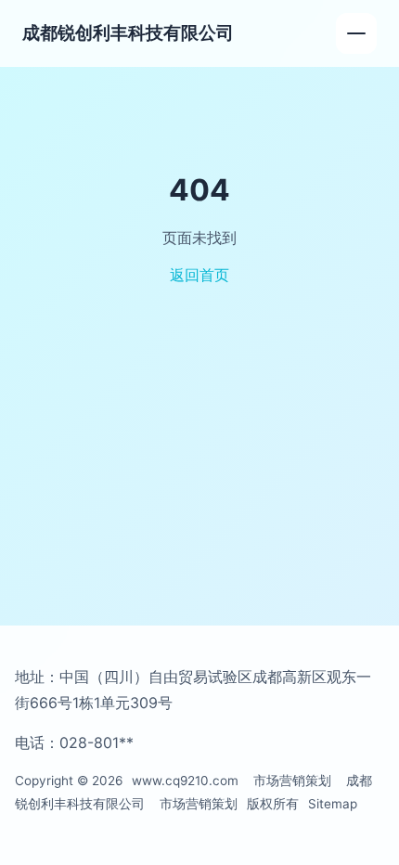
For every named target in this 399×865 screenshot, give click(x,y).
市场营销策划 (292, 780)
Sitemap (332, 803)
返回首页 (199, 274)
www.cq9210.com (185, 780)
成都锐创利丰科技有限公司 (128, 32)
